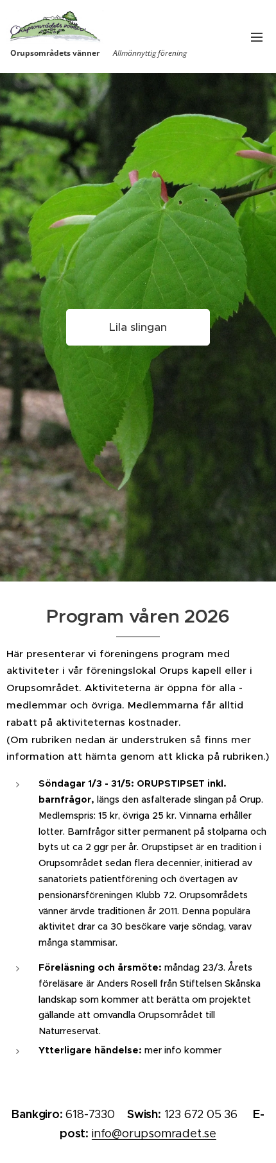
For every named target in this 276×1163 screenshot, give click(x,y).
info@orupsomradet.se (154, 1133)
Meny (257, 36)
